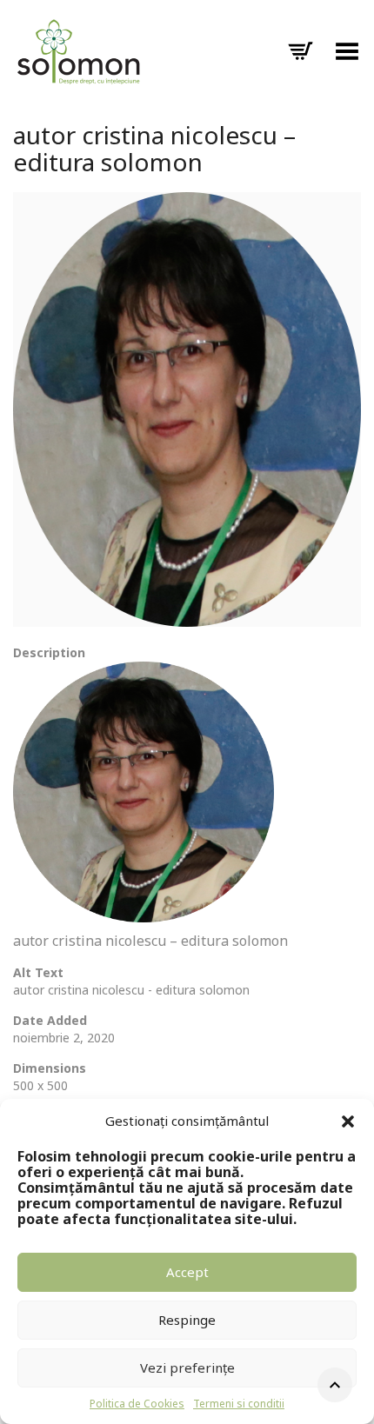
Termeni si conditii (238, 1403)
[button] (348, 1121)
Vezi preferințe (187, 1367)
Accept (187, 1272)
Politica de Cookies (137, 1403)
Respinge (187, 1319)
